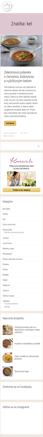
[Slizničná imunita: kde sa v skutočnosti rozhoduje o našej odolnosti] (8, 330)
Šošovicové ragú (22, 371)
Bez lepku (6, 209)
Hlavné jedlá (7, 229)
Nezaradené (7, 254)
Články (5, 214)
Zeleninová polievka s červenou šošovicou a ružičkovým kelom (19, 76)
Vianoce (6, 290)
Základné (6, 301)
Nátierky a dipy (8, 248)
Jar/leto (6, 238)
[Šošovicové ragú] (8, 371)
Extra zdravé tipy (9, 224)
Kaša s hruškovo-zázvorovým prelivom (27, 357)
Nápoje (7, 306)
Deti (4, 219)
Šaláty (5, 280)
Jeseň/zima (7, 243)
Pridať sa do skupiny (21, 190)
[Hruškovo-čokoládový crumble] (8, 344)
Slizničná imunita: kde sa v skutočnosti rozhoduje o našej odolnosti (27, 330)
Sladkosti (6, 285)
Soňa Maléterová (11, 133)
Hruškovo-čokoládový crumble (27, 343)
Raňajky (6, 274)
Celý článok (10, 123)
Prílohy (5, 269)
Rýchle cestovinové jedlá (14, 232)
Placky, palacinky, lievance (13, 259)
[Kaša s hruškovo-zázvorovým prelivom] (8, 357)
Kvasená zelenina (11, 303)
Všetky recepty (8, 296)
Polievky (6, 264)
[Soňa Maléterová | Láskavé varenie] (7, 6)
